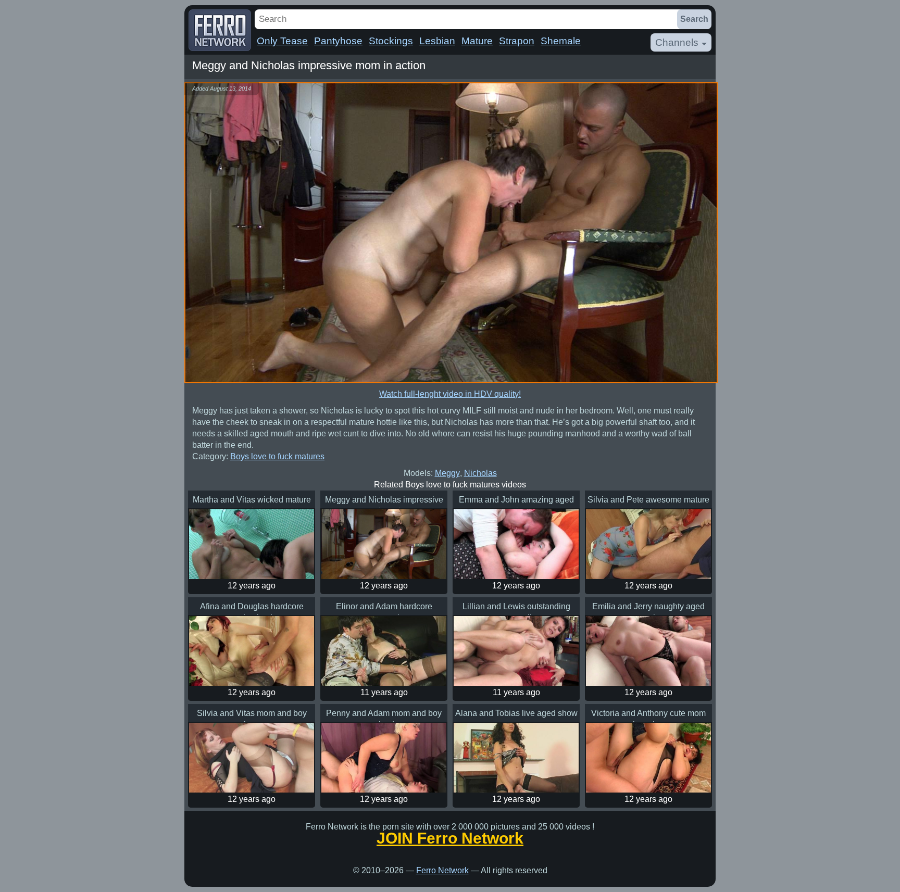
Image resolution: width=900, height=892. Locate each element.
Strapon (516, 40)
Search (694, 19)
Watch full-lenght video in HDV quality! (450, 394)
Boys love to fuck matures (277, 456)
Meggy (447, 473)
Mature (477, 40)
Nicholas (480, 473)
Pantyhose (338, 40)
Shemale (561, 40)
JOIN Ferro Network (450, 838)
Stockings (391, 40)
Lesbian (437, 40)
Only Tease (282, 40)
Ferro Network (442, 870)
